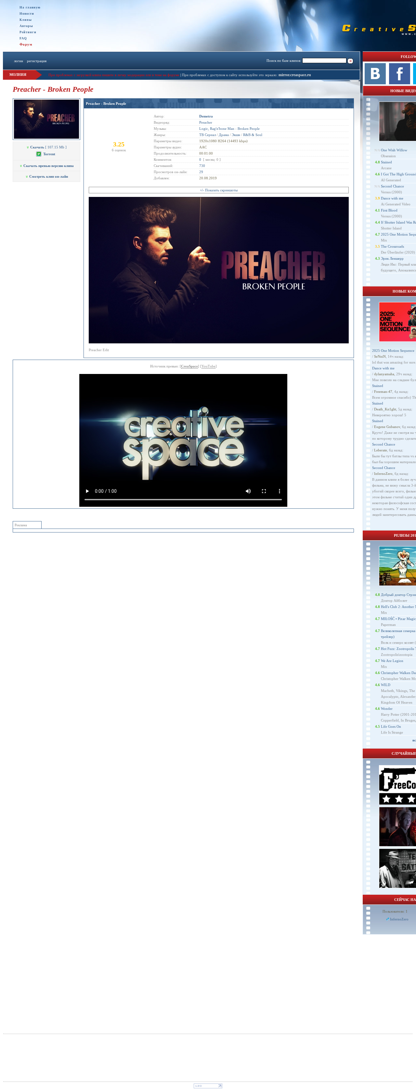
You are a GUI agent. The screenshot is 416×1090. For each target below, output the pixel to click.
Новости (27, 13)
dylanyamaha (384, 374)
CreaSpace (189, 366)
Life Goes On (391, 726)
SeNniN (380, 356)
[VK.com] (375, 83)
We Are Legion (392, 661)
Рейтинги (28, 32)
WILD (385, 685)
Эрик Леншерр (392, 258)
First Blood (389, 210)
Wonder (387, 709)
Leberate (380, 450)
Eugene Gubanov (387, 427)
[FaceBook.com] (399, 83)
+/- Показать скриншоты (219, 190)
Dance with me (392, 198)
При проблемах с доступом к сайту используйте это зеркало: (230, 75)
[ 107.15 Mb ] (48, 147)
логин (18, 61)
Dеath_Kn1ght (385, 409)
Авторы (26, 26)
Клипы (26, 19)
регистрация (36, 61)
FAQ (23, 38)
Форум (26, 44)
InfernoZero (383, 474)
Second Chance (392, 186)
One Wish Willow (394, 150)
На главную (30, 7)
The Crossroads (392, 246)
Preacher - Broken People (106, 103)
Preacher (205, 122)
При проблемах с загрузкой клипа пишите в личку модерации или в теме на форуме (113, 75)
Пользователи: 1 (395, 911)
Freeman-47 (383, 391)
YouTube (208, 366)
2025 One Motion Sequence (393, 350)
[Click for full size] (219, 342)
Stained (386, 162)
